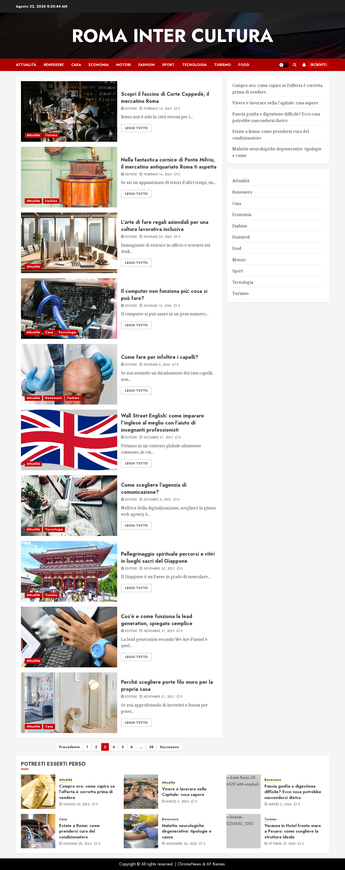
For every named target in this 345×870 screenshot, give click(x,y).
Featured (241, 237)
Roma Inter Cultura (172, 35)
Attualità (26, 64)
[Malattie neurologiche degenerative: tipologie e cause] (141, 831)
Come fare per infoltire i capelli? (159, 357)
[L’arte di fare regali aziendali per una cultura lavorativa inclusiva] (69, 243)
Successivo (169, 746)
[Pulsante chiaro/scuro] (284, 64)
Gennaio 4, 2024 (157, 365)
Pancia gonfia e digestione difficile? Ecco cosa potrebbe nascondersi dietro (276, 117)
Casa (76, 64)
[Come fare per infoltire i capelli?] (69, 374)
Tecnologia (194, 64)
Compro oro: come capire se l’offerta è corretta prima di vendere (87, 792)
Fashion (146, 64)
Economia (99, 64)
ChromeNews (189, 864)
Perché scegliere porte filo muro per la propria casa (167, 685)
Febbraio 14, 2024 (158, 109)
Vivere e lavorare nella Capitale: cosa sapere (275, 103)
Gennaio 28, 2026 (77, 844)
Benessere (54, 64)
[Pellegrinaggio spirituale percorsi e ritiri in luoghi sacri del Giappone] (69, 571)
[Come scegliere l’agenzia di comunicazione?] (69, 505)
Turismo (222, 64)
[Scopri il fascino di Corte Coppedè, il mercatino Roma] (69, 111)
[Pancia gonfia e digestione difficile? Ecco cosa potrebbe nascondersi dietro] (243, 791)
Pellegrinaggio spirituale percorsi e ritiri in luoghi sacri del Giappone (168, 557)
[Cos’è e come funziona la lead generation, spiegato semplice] (69, 637)
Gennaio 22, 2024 (158, 237)
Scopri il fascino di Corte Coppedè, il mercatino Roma (165, 97)
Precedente (69, 746)
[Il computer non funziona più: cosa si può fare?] (69, 308)
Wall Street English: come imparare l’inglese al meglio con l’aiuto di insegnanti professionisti (162, 423)
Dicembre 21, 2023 (158, 438)
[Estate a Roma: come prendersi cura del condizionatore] (38, 831)
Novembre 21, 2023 (159, 631)
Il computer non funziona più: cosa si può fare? (164, 295)
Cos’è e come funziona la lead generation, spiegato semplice (156, 620)
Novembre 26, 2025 (181, 844)
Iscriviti (318, 64)
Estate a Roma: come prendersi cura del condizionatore (79, 831)
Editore (131, 109)
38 (151, 746)
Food (243, 64)
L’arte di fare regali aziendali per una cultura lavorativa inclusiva (164, 226)
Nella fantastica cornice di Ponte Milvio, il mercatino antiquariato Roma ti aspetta (168, 163)
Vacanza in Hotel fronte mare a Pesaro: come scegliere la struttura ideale (292, 831)
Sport (168, 64)
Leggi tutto (136, 128)
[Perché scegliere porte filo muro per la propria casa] (69, 702)
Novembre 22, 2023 (159, 569)
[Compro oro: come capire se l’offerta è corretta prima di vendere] (38, 791)
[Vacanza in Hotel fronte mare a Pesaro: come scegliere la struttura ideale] (243, 831)
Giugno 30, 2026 (76, 805)
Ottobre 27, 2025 (282, 844)
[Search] (294, 65)
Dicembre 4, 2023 (157, 500)
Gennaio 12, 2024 (158, 306)
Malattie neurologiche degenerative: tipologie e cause (186, 831)
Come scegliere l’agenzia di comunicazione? (153, 488)
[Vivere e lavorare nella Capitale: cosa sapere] (141, 791)
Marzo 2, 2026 (177, 802)
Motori (123, 64)
